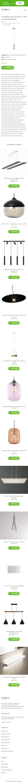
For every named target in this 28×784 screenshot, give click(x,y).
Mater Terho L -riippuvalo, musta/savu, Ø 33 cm (14, 224)
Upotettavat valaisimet (7, 751)
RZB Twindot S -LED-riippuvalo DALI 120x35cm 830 (14, 179)
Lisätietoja (7, 67)
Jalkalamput (4, 731)
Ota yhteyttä (4, 764)
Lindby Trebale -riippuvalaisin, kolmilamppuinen (14, 632)
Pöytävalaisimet (5, 742)
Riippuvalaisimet (21, 55)
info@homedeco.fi (6, 722)
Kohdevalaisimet (5, 739)
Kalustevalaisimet (6, 734)
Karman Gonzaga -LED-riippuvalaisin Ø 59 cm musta (14, 316)
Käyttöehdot (4, 767)
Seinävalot (4, 745)
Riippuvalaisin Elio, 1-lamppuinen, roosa (14, 406)
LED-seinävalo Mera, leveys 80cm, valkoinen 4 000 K (14, 678)
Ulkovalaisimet (5, 748)
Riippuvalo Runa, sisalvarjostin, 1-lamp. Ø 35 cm (14, 451)
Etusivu (3, 21)
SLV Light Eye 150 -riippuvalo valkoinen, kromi (14, 361)
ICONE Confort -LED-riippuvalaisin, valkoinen (14, 497)
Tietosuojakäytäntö (6, 770)
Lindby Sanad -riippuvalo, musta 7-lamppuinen (14, 270)
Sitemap (3, 773)
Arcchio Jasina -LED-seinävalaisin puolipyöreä (14, 586)
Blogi (2, 761)
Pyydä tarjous (20, 3)
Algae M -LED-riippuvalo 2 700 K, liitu (14, 542)
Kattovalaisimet (12, 55)
